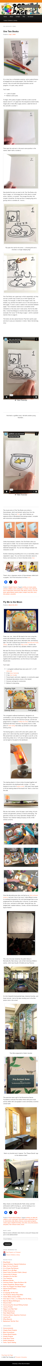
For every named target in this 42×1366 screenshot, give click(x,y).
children (10, 589)
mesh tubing (11, 725)
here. (33, 558)
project (21, 592)
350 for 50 (6, 1290)
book (30, 587)
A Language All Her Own (10, 1292)
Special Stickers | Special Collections (14, 1264)
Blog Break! (6, 1262)
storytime (13, 594)
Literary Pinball (8, 1307)
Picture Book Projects (14, 1217)
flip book (34, 589)
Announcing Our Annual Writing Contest (15, 1305)
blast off (35, 1217)
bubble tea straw (23, 721)
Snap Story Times (8, 1338)
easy (30, 589)
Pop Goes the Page (7, 1355)
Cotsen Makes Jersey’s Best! (11, 1297)
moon (25, 1221)
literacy (30, 590)
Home (5, 16)
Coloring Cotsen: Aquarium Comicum (14, 1315)
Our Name (30, 16)
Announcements (8, 1328)
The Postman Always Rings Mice (13, 1295)
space (9, 1223)
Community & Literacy (10, 1274)
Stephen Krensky (16, 1223)
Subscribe (7, 1244)
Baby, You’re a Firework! (10, 1266)
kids (22, 590)
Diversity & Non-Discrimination (21, 1363)
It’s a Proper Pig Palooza (10, 1268)
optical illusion (10, 592)
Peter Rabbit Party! (9, 1313)
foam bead (13, 675)
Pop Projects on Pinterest (13, 1252)
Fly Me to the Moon (12, 601)
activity (24, 587)
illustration (10, 590)
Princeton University (33, 1351)
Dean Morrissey (23, 1219)
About (11, 16)
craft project (19, 589)
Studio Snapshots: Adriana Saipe (13, 1284)
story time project (33, 1223)
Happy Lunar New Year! (10, 1309)
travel (22, 1224)
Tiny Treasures (7, 1278)
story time (30, 592)
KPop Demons (7, 1319)
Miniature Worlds (8, 1280)
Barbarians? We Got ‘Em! (11, 1321)
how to (5, 590)
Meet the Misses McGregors (11, 1301)
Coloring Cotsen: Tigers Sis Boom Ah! (14, 1282)
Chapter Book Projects (10, 1330)
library (26, 590)
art (28, 587)
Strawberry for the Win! (10, 1276)
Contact (18, 16)
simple (25, 592)
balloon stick (20, 786)
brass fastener (14, 673)
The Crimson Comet (14, 1224)
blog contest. (25, 644)
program (33, 1221)
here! (29, 577)
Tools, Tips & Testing (9, 1342)
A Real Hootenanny (9, 1311)
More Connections (8, 1332)
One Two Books (11, 31)
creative (26, 589)
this (18, 514)
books (34, 587)
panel (16, 592)
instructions (17, 590)
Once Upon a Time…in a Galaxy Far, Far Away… (17, 1299)
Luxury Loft (6, 1317)
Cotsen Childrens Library (13, 1255)
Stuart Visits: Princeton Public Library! (15, 1272)
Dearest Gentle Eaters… (10, 1288)
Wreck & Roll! (7, 1303)
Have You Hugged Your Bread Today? (14, 1286)
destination (31, 1219)
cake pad (9, 671)
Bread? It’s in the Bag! (10, 1270)
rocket (5, 1223)
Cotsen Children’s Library (10, 20)
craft (14, 589)
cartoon (5, 589)
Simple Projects (12, 587)
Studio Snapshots (8, 1340)
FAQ (24, 16)
